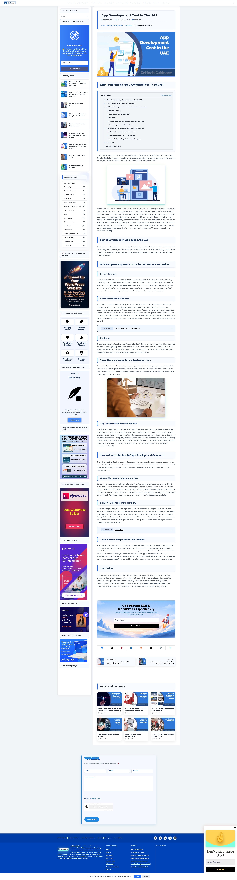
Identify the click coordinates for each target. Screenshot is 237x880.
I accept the (92, 799)
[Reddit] (141, 648)
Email (111, 770)
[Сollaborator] (73, 650)
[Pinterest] (122, 648)
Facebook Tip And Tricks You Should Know (163, 735)
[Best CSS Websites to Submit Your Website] (163, 699)
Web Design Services (137, 849)
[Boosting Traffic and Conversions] (136, 724)
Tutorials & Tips (68, 241)
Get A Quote (109, 858)
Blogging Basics (67, 328)
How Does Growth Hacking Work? (108, 735)
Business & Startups (70, 191)
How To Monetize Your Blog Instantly (77, 125)
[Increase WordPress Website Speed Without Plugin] (64, 135)
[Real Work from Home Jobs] (64, 157)
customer (155, 220)
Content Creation (69, 194)
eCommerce (67, 198)
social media (113, 559)
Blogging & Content (69, 183)
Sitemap (108, 870)
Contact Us (165, 3)
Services (100, 838)
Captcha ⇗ (109, 810)
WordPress (108, 3)
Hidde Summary (166, 95)
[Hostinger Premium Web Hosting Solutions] (73, 572)
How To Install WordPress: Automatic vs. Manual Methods (78, 94)
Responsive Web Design (138, 852)
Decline (146, 876)
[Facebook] (102, 648)
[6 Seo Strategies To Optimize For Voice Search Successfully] (109, 699)
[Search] (233, 3)
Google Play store (114, 347)
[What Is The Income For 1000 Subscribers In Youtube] (136, 699)
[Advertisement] (74, 681)
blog (110, 231)
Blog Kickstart (82, 3)
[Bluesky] (170, 648)
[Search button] (87, 16)
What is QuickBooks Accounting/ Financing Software (77, 84)
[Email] (165, 838)
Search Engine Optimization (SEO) (141, 864)
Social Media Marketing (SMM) (139, 867)
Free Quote (108, 838)
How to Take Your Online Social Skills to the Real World (77, 146)
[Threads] (151, 648)
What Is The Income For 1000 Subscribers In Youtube (136, 710)
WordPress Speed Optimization (140, 858)
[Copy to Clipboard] (161, 648)
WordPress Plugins (67, 344)
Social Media (138, 20)
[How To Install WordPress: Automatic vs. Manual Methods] (64, 94)
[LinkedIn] (131, 648)
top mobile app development (110, 228)
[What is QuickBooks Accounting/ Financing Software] (64, 84)
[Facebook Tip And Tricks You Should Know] (163, 724)
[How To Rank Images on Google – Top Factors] (64, 115)
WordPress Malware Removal (139, 861)
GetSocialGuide (75, 846)
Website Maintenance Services (140, 855)
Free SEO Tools (110, 861)
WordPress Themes (81, 344)
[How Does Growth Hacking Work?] (109, 724)
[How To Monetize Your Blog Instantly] (64, 125)
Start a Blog (75, 378)
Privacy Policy (96, 799)
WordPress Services (67, 360)
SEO (65, 214)
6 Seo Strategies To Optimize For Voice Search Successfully (109, 710)
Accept (137, 876)
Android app (162, 209)
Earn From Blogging (88, 838)
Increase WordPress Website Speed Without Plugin (77, 135)
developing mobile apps (117, 217)
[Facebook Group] (170, 838)
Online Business (69, 210)
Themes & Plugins (69, 237)
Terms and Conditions (112, 867)
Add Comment (90, 777)
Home (108, 849)
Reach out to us (67, 858)
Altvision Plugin (135, 3)
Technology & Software (71, 233)
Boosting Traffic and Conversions (133, 735)
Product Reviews (81, 328)
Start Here (71, 3)
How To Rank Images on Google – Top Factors (77, 115)
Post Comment (92, 819)
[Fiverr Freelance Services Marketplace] (74, 619)
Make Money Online (70, 202)
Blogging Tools (81, 360)
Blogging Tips (68, 187)
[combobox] (73, 16)
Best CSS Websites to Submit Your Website (163, 710)
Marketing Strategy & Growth (72, 206)
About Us (156, 3)
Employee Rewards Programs (76, 105)
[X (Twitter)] (112, 648)
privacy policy (140, 630)
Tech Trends (67, 226)
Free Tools (147, 3)
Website (135, 770)
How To (74, 373)
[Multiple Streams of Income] (64, 167)
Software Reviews (122, 3)
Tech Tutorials (68, 229)
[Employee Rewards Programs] (64, 105)
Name (88, 770)
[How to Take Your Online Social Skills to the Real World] (64, 146)
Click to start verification (101, 807)
